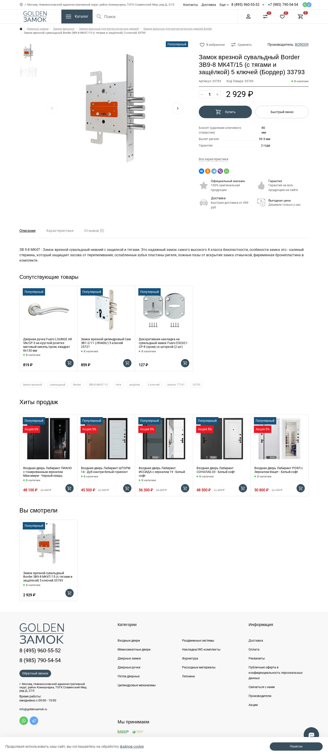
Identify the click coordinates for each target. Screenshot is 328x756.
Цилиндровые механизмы (137, 685)
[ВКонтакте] (201, 171)
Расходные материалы (199, 667)
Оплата (254, 649)
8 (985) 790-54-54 (40, 660)
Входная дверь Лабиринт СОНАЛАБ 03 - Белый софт (216, 470)
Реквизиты (257, 658)
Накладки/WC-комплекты (201, 649)
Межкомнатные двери (134, 649)
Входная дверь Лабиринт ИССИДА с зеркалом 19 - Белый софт (162, 471)
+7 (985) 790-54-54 (283, 4)
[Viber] (220, 171)
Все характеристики (213, 159)
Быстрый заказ (282, 112)
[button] (178, 108)
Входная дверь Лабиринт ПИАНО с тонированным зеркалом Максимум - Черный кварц (47, 471)
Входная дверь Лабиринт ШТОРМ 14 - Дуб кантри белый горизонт (105, 470)
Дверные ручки (129, 667)
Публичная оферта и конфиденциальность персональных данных (276, 673)
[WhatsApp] (226, 171)
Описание (27, 231)
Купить (230, 112)
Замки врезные (64, 28)
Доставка (208, 4)
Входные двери (129, 640)
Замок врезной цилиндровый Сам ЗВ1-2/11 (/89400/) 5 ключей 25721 (106, 343)
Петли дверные (129, 676)
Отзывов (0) (94, 231)
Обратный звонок (35, 673)
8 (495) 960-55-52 (245, 4)
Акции (253, 705)
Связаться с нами (262, 687)
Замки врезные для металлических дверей (109, 28)
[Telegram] (214, 171)
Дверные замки (38, 28)
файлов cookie (132, 746)
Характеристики (59, 231)
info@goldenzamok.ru (33, 709)
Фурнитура (190, 658)
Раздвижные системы (198, 640)
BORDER (302, 44)
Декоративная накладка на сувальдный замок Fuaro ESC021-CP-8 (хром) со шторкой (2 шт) (163, 343)
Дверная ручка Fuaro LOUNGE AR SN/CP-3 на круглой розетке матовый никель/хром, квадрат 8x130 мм (47, 344)
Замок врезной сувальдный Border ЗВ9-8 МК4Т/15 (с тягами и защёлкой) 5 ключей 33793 (47, 576)
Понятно (296, 746)
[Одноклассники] (207, 171)
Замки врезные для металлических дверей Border (177, 28)
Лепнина (188, 676)
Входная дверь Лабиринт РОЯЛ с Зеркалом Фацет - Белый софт (278, 470)
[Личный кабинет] (248, 16)
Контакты (190, 4)
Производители (260, 696)
